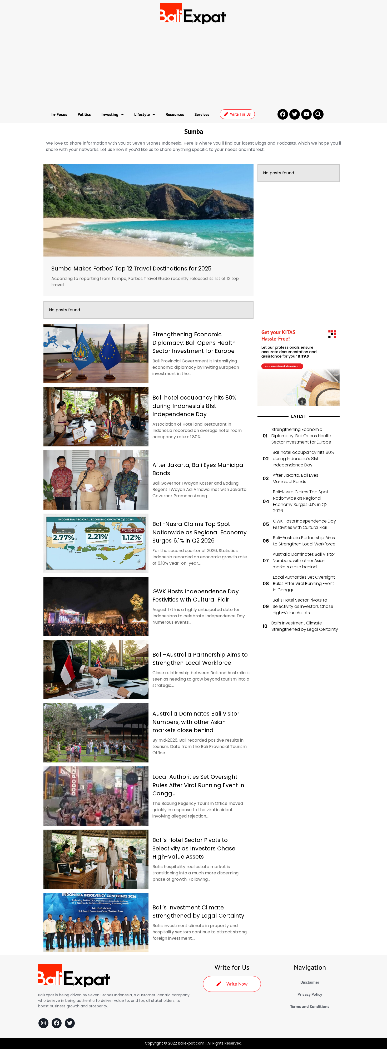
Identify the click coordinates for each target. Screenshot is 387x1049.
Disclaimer (309, 982)
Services (202, 114)
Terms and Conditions (309, 1006)
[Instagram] (43, 1023)
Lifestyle (142, 114)
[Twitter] (69, 1023)
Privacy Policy (309, 994)
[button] (318, 114)
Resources (175, 114)
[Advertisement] (193, 66)
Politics (84, 114)
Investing (109, 114)
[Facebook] (56, 1023)
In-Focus (59, 114)
